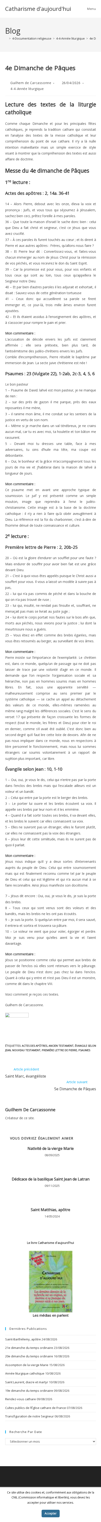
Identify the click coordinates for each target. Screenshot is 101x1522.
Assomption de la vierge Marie (26, 1365)
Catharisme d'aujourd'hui (38, 8)
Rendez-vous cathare (20, 1399)
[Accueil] (6, 38)
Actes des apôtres (34, 1045)
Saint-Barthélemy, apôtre (23, 1339)
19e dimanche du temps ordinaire (29, 1390)
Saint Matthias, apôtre (50, 1209)
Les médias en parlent (51, 1315)
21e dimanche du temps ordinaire (29, 1348)
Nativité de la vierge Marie (50, 1148)
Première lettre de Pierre (59, 1050)
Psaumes (84, 1050)
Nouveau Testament (26, 1050)
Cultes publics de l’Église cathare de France (35, 1408)
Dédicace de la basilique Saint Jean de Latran (50, 1179)
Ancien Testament (61, 1045)
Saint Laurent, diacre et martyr (26, 1382)
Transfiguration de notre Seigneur (29, 1416)
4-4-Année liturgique (27, 88)
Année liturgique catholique (24, 1373)
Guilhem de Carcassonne (30, 83)
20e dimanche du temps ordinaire (29, 1356)
